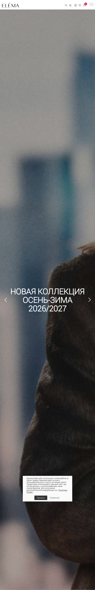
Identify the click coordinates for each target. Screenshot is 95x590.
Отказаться (54, 498)
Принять (41, 497)
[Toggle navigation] (91, 4)
